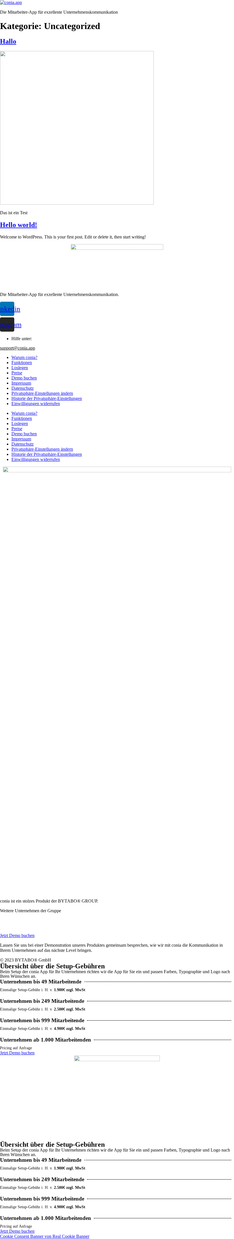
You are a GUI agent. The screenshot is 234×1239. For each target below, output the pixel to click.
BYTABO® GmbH (15, 917)
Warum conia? (24, 357)
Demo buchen (24, 377)
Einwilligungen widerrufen (35, 403)
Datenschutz (22, 388)
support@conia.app (17, 348)
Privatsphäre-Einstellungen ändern (42, 393)
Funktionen (21, 362)
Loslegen (19, 367)
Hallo (8, 41)
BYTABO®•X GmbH (17, 921)
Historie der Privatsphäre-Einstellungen (46, 398)
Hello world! (18, 224)
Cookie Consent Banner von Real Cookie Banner (44, 1236)
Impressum (21, 383)
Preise (16, 372)
